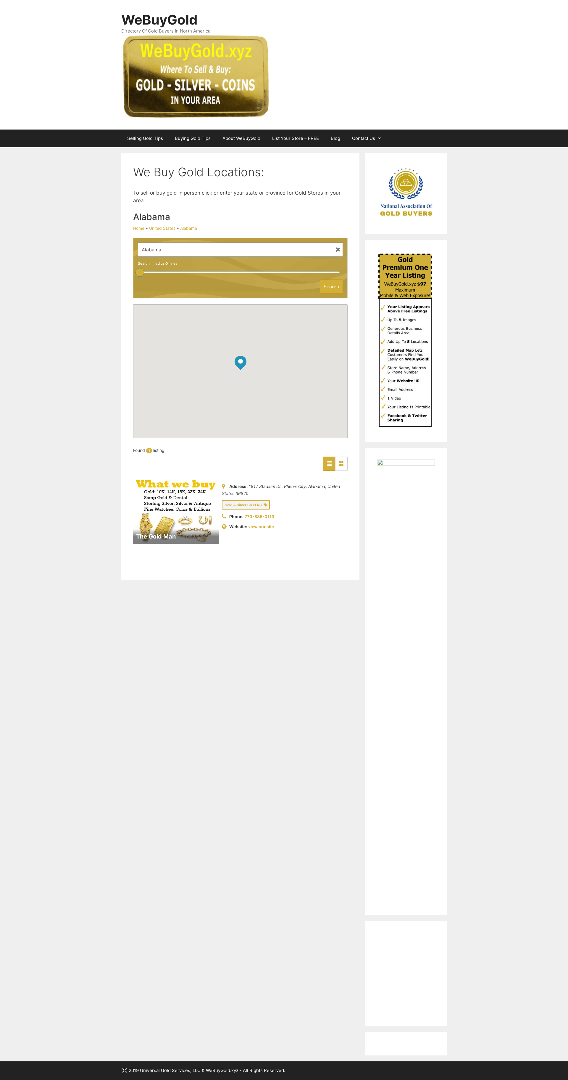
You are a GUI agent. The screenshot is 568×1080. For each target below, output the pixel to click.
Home (138, 228)
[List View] (329, 464)
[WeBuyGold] (195, 76)
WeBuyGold (159, 20)
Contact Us (363, 138)
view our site (261, 526)
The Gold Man (156, 536)
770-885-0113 (259, 516)
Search (331, 287)
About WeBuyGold (241, 138)
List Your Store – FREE (295, 138)
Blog (335, 138)
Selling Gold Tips (145, 138)
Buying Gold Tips (193, 138)
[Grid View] (341, 464)
